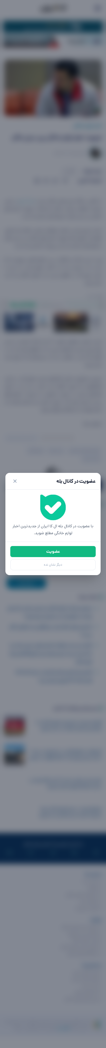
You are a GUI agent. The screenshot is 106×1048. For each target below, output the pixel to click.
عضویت (53, 552)
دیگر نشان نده (53, 564)
